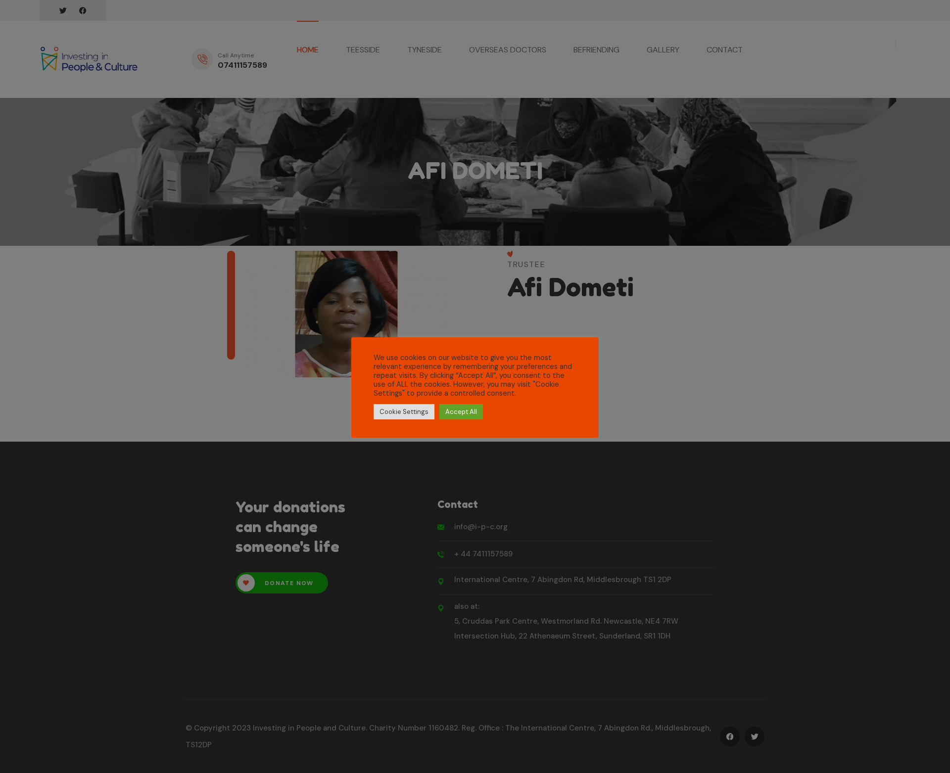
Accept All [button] (461, 412)
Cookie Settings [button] (404, 412)
